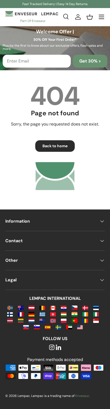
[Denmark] (85, 307)
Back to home (55, 145)
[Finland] (10, 314)
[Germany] (31, 314)
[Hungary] (63, 314)
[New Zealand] (42, 320)
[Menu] (101, 17)
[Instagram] (51, 348)
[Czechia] (74, 307)
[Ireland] (85, 314)
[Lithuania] (20, 320)
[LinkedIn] (58, 348)
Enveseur (82, 396)
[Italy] (96, 314)
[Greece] (42, 314)
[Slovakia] (26, 327)
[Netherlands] (31, 320)
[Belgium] (42, 307)
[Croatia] (63, 307)
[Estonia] (96, 307)
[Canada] (53, 307)
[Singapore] (96, 320)
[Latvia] (10, 320)
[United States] (80, 327)
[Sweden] (58, 327)
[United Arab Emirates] (69, 327)
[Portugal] (74, 320)
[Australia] (20, 307)
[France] (20, 314)
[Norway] (53, 320)
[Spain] (47, 327)
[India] (74, 314)
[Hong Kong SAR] (53, 314)
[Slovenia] (37, 327)
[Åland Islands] (10, 307)
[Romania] (85, 320)
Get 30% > (90, 61)
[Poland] (63, 320)
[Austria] (31, 307)
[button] (90, 17)
